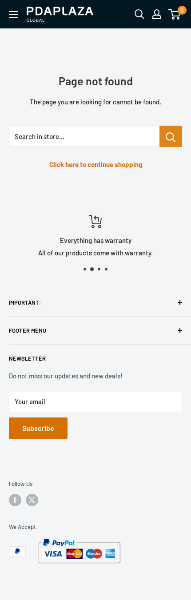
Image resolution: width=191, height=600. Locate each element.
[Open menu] (13, 14)
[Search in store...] (170, 136)
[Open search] (139, 14)
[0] (174, 14)
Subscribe (38, 428)
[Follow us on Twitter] (32, 500)
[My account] (156, 14)
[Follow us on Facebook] (15, 500)
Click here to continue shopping (95, 164)
